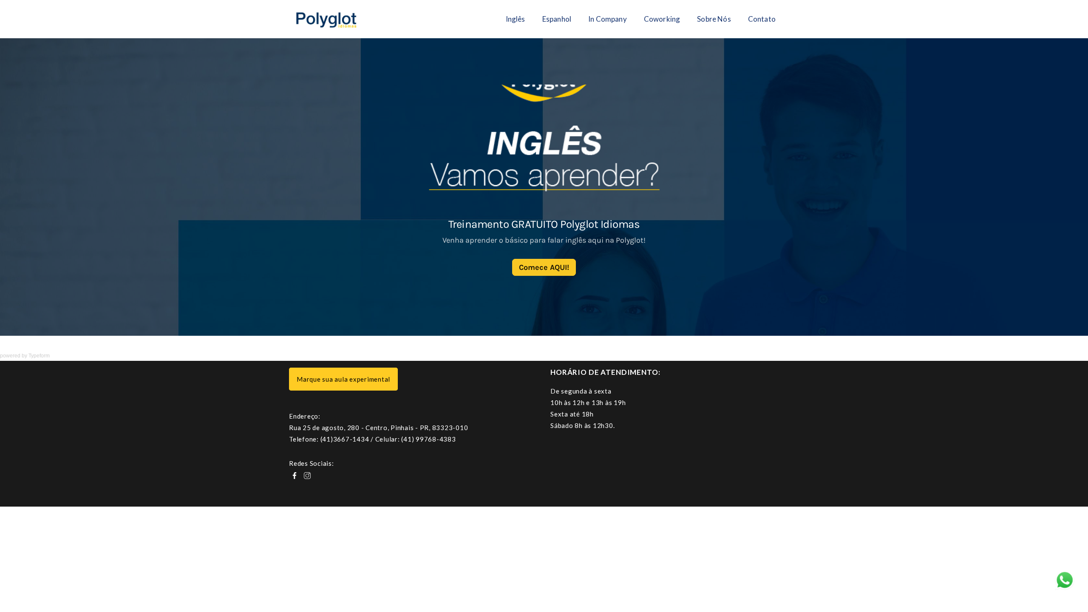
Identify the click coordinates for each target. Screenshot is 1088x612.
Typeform (39, 356)
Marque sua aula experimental (343, 379)
